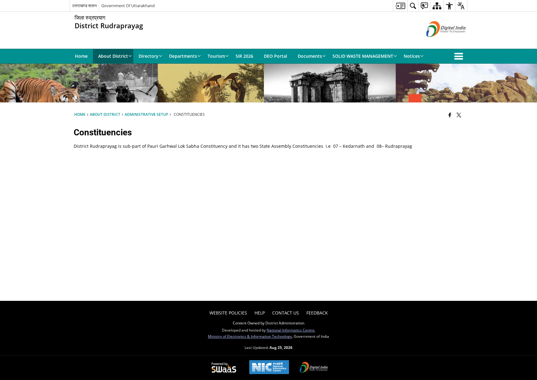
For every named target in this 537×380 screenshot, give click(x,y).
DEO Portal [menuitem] (275, 56)
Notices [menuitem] (412, 56)
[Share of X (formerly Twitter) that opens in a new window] (459, 114)
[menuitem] (400, 5)
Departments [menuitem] (183, 56)
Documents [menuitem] (310, 56)
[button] (459, 56)
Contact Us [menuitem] (285, 313)
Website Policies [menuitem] (228, 313)
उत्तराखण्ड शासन (84, 5)
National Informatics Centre (290, 330)
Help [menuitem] (260, 313)
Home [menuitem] (81, 56)
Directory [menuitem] (148, 56)
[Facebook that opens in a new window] (450, 114)
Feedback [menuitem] (317, 313)
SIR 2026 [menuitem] (244, 56)
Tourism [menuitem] (216, 56)
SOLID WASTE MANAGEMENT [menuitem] (363, 56)
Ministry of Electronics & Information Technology (250, 336)
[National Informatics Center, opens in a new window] (269, 367)
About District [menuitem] (113, 56)
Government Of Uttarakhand (128, 5)
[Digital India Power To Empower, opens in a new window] (314, 368)
